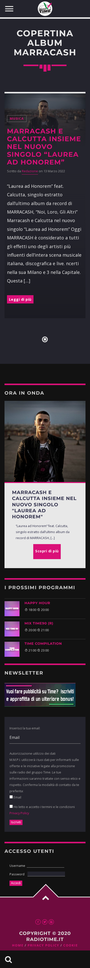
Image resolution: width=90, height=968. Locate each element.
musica (17, 118)
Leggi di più (20, 299)
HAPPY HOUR (37, 603)
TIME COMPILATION (43, 644)
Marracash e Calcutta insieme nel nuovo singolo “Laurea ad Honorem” (44, 146)
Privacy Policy (19, 813)
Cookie (70, 945)
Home (18, 945)
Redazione (30, 171)
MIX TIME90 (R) (38, 623)
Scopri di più (47, 551)
